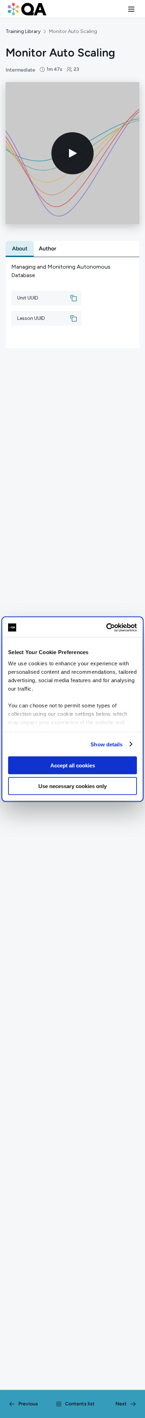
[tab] (19, 249)
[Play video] (72, 153)
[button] (131, 9)
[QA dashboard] (27, 9)
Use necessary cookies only (72, 786)
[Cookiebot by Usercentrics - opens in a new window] (106, 627)
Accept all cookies (72, 765)
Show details (106, 744)
